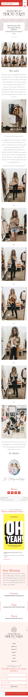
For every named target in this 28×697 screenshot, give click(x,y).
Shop (14, 604)
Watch (14, 616)
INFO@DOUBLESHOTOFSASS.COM (14, 596)
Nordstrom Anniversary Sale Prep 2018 (14, 556)
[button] (8, 492)
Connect (14, 593)
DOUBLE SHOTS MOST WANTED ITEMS (14, 607)
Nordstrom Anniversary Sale (13, 552)
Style (5, 553)
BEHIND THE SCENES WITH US (14, 618)
